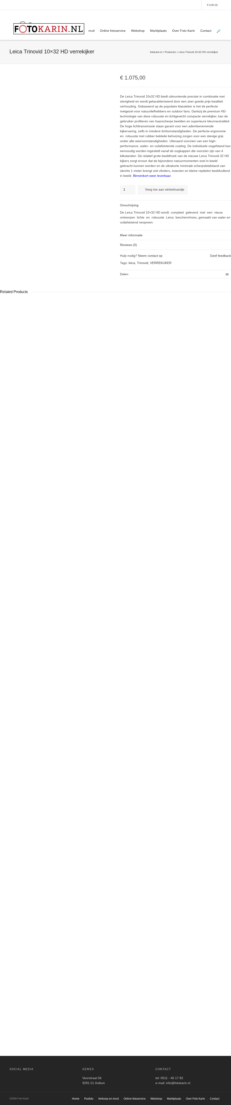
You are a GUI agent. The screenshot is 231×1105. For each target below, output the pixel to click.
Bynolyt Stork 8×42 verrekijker (134, 645)
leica (132, 263)
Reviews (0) (128, 245)
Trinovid (142, 263)
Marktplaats (158, 30)
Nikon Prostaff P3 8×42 (16, 1009)
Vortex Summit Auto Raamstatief (82, 645)
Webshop (138, 30)
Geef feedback (220, 255)
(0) (212, 5)
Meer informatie (131, 235)
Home (75, 1098)
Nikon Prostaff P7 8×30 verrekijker (29, 645)
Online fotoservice (113, 30)
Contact (205, 30)
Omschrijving (129, 205)
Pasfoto (88, 1098)
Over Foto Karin (183, 30)
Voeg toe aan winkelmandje (164, 189)
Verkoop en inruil (108, 1098)
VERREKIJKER (160, 263)
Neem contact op (150, 255)
